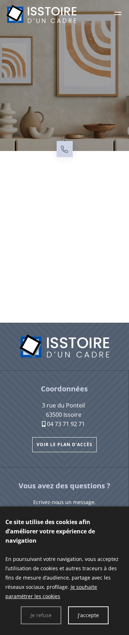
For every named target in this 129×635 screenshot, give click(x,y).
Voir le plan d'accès (64, 444)
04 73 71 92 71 (66, 424)
